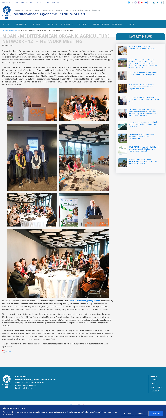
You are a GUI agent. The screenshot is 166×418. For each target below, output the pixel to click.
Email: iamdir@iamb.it (24, 388)
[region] (83, 411)
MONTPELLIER (156, 387)
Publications (81, 24)
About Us (6, 24)
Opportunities (117, 24)
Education (36, 24)
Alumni (131, 24)
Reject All (141, 413)
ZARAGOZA (155, 391)
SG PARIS (154, 380)
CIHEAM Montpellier (34, 2)
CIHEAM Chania (18, 2)
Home (5, 30)
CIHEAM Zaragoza (52, 2)
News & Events (21, 24)
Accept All (156, 413)
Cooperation (65, 24)
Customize (127, 413)
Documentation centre (101, 24)
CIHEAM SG (6, 2)
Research (50, 24)
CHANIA (153, 383)
